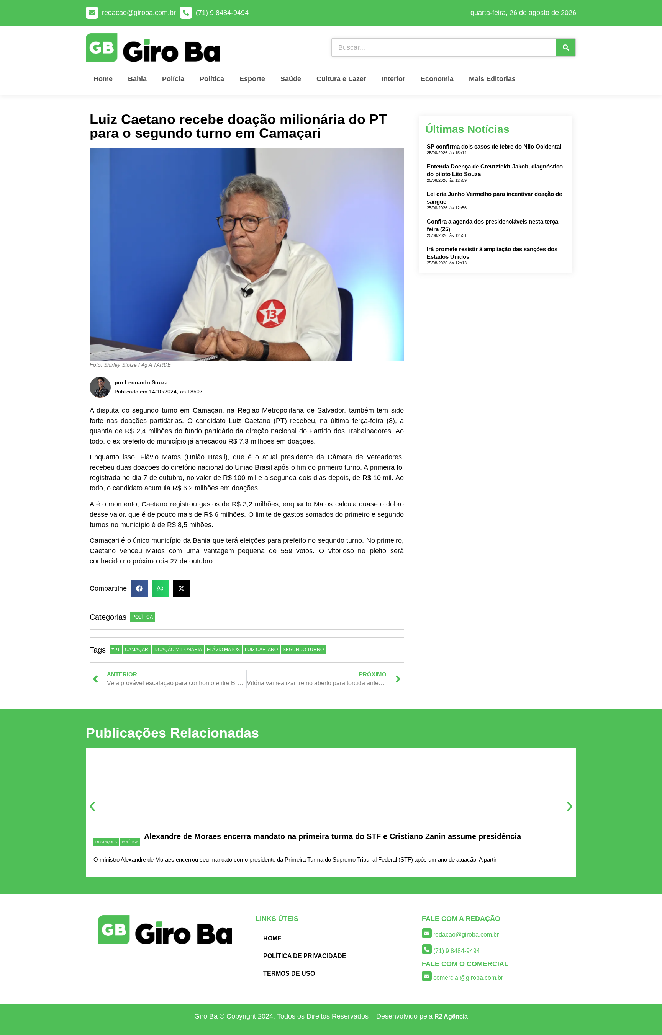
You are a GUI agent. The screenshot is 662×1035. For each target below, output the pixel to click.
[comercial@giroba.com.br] (427, 976)
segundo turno (303, 649)
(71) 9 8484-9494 (222, 12)
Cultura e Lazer (341, 79)
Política (212, 79)
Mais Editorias (492, 79)
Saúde (290, 79)
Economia (437, 79)
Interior (393, 79)
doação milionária (178, 649)
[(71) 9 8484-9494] (186, 13)
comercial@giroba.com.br (468, 978)
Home (103, 79)
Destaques (106, 842)
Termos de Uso (289, 973)
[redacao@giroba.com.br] (92, 13)
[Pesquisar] (565, 47)
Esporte (252, 79)
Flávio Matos (223, 649)
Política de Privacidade (304, 956)
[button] (139, 588)
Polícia (173, 79)
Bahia (137, 79)
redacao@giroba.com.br (139, 12)
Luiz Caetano (261, 649)
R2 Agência (451, 1016)
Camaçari (137, 649)
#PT (115, 649)
